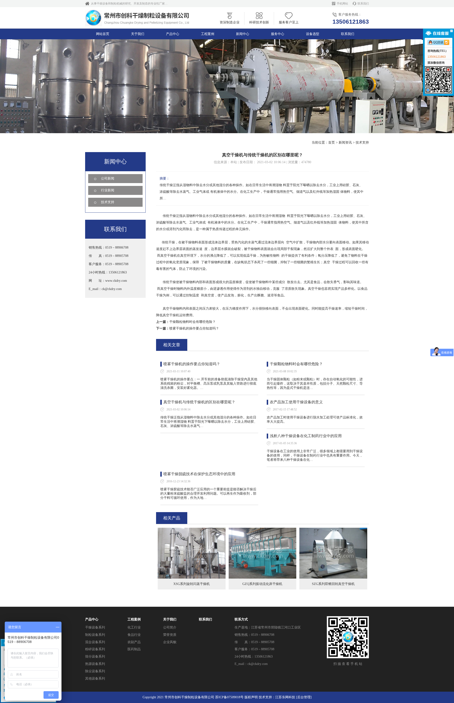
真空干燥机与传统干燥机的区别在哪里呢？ (199, 402)
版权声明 (251, 697)
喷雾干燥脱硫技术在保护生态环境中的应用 (199, 474)
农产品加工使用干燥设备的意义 (296, 402)
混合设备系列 (95, 642)
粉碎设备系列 (95, 649)
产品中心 (172, 34)
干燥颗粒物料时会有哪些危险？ (192, 322)
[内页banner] (227, 86)
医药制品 (134, 649)
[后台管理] (304, 697)
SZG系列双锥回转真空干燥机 (333, 584)
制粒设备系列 (95, 635)
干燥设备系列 (95, 627)
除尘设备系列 (95, 671)
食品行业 (134, 635)
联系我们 (363, 3)
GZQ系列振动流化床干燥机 (262, 584)
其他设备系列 (95, 678)
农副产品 (134, 642)
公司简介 (169, 627)
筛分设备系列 (95, 656)
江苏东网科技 (285, 697)
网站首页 (102, 34)
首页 (331, 142)
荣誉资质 (169, 635)
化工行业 (134, 627)
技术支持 (362, 142)
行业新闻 (107, 190)
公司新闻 (107, 178)
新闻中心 (242, 34)
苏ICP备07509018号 (229, 697)
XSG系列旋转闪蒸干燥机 (191, 584)
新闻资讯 (345, 142)
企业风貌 (169, 642)
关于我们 (137, 34)
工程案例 (207, 34)
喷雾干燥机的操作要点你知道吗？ (194, 328)
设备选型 (312, 34)
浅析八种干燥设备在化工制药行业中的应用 (306, 436)
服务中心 (277, 34)
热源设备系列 (95, 664)
